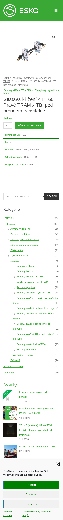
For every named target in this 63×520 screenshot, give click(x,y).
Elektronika (16, 250)
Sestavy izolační (25, 266)
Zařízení (15, 360)
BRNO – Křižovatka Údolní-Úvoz (37, 446)
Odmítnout (32, 494)
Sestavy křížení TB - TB (30, 276)
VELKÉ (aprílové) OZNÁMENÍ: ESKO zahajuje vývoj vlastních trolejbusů (36, 430)
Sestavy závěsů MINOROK (31, 344)
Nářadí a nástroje (13, 366)
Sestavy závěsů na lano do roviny (35, 308)
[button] (57, 464)
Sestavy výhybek (26, 287)
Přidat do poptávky (29, 125)
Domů (6, 78)
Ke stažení (9, 372)
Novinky (10, 384)
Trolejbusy (17, 78)
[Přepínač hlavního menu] (55, 10)
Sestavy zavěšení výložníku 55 (34, 292)
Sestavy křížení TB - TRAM (19, 90)
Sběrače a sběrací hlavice (24, 245)
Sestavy (28, 78)
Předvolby (31, 504)
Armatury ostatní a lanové (24, 239)
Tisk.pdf (8, 117)
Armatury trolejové (20, 234)
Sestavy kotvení (25, 271)
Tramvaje (9, 218)
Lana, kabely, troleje (21, 355)
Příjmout (31, 484)
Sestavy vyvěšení (26, 349)
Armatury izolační (20, 229)
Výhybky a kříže (19, 255)
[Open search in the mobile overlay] (31, 196)
